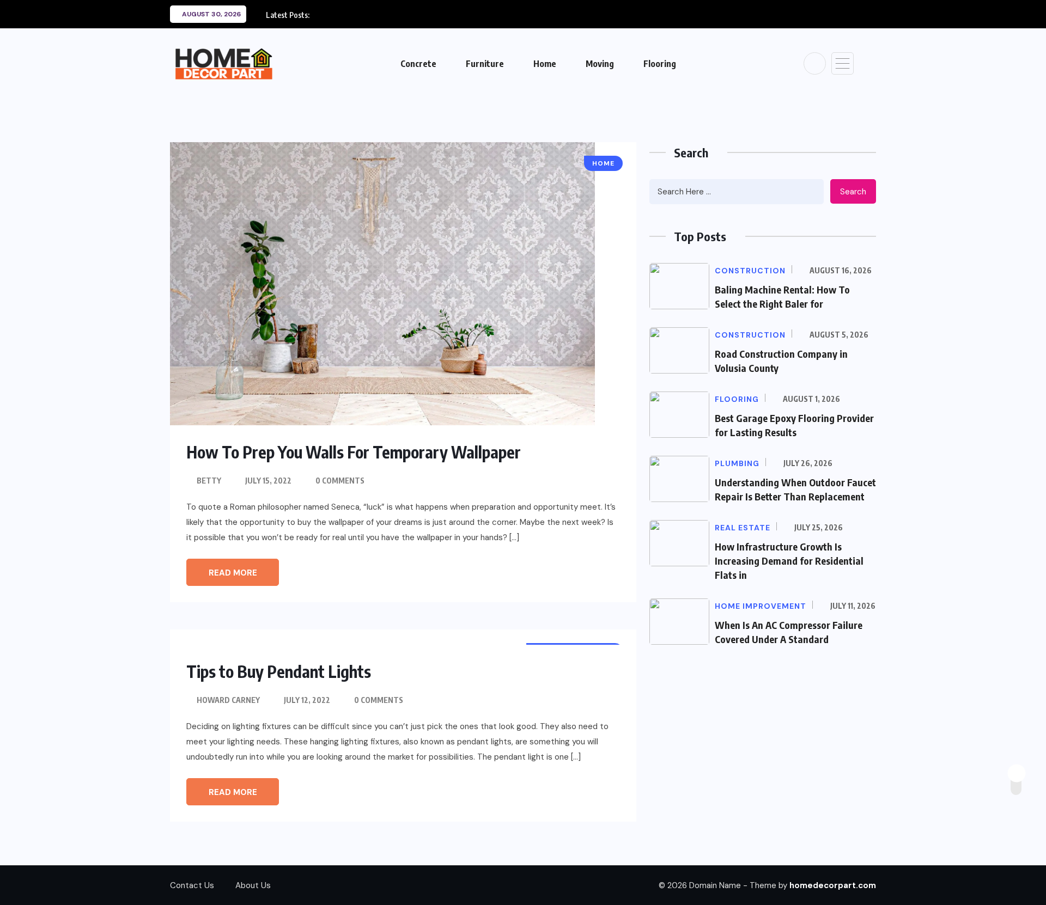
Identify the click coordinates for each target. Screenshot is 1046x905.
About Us (253, 885)
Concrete (418, 63)
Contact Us (192, 885)
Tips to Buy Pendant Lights (278, 671)
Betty (209, 480)
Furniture (485, 63)
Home (544, 63)
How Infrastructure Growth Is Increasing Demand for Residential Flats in (789, 560)
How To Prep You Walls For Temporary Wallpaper (353, 452)
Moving (600, 63)
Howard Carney (228, 700)
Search (853, 191)
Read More (233, 572)
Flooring (659, 63)
